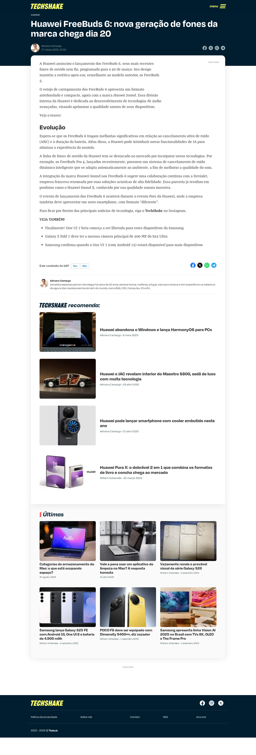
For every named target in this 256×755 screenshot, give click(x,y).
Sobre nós (86, 717)
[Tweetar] (211, 48)
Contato (135, 717)
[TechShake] (47, 6)
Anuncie (201, 717)
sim (75, 266)
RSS (165, 717)
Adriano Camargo (60, 280)
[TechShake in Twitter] (220, 703)
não (84, 266)
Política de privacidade (44, 717)
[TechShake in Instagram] (211, 703)
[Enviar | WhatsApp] (217, 48)
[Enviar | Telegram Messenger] (223, 48)
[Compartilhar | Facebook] (205, 48)
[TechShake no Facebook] (202, 703)
